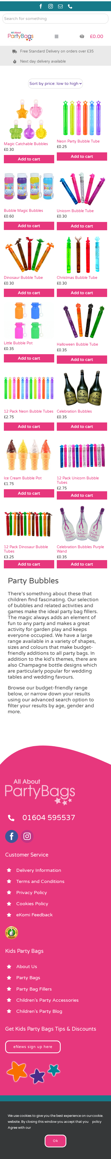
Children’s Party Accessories (47, 1000)
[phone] (70, 6)
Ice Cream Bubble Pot (23, 478)
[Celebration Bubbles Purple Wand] (82, 524)
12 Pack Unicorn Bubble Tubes (78, 480)
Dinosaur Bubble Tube (23, 278)
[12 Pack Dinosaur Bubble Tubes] (29, 524)
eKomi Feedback (34, 915)
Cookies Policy (32, 904)
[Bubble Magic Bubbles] (29, 187)
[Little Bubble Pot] (29, 320)
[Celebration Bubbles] (82, 388)
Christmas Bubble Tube (77, 278)
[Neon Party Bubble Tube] (82, 118)
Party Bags (28, 977)
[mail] (60, 6)
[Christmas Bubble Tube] (82, 254)
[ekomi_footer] (11, 928)
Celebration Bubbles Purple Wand (80, 549)
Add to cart (29, 159)
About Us (26, 966)
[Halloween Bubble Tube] (82, 321)
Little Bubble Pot (18, 343)
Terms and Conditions (40, 881)
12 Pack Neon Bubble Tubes (28, 411)
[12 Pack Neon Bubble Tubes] (29, 388)
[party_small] (21, 28)
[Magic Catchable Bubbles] (29, 119)
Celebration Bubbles (74, 411)
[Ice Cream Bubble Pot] (29, 455)
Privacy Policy (31, 892)
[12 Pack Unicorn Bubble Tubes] (82, 455)
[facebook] (40, 6)
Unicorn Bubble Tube (75, 211)
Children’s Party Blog (39, 1011)
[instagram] (50, 6)
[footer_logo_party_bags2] (40, 781)
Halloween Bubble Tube (77, 344)
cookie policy (97, 1119)
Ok (55, 1141)
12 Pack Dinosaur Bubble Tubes (26, 549)
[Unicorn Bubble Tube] (82, 187)
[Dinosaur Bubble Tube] (29, 254)
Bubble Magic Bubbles (23, 211)
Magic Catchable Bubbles (26, 144)
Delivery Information (38, 870)
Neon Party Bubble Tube (78, 141)
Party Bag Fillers (34, 989)
